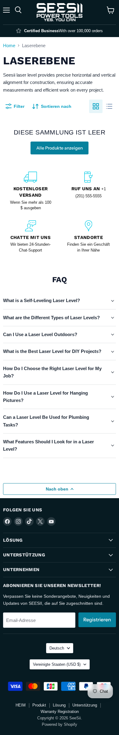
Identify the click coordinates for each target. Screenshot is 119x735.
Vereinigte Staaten (57, 664)
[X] (40, 521)
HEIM (21, 705)
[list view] (109, 106)
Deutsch (56, 648)
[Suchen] (18, 10)
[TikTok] (29, 521)
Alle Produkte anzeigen (59, 148)
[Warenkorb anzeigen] (110, 10)
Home (9, 45)
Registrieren (97, 620)
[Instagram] (18, 521)
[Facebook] (7, 521)
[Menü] (6, 10)
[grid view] (96, 106)
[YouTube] (51, 521)
